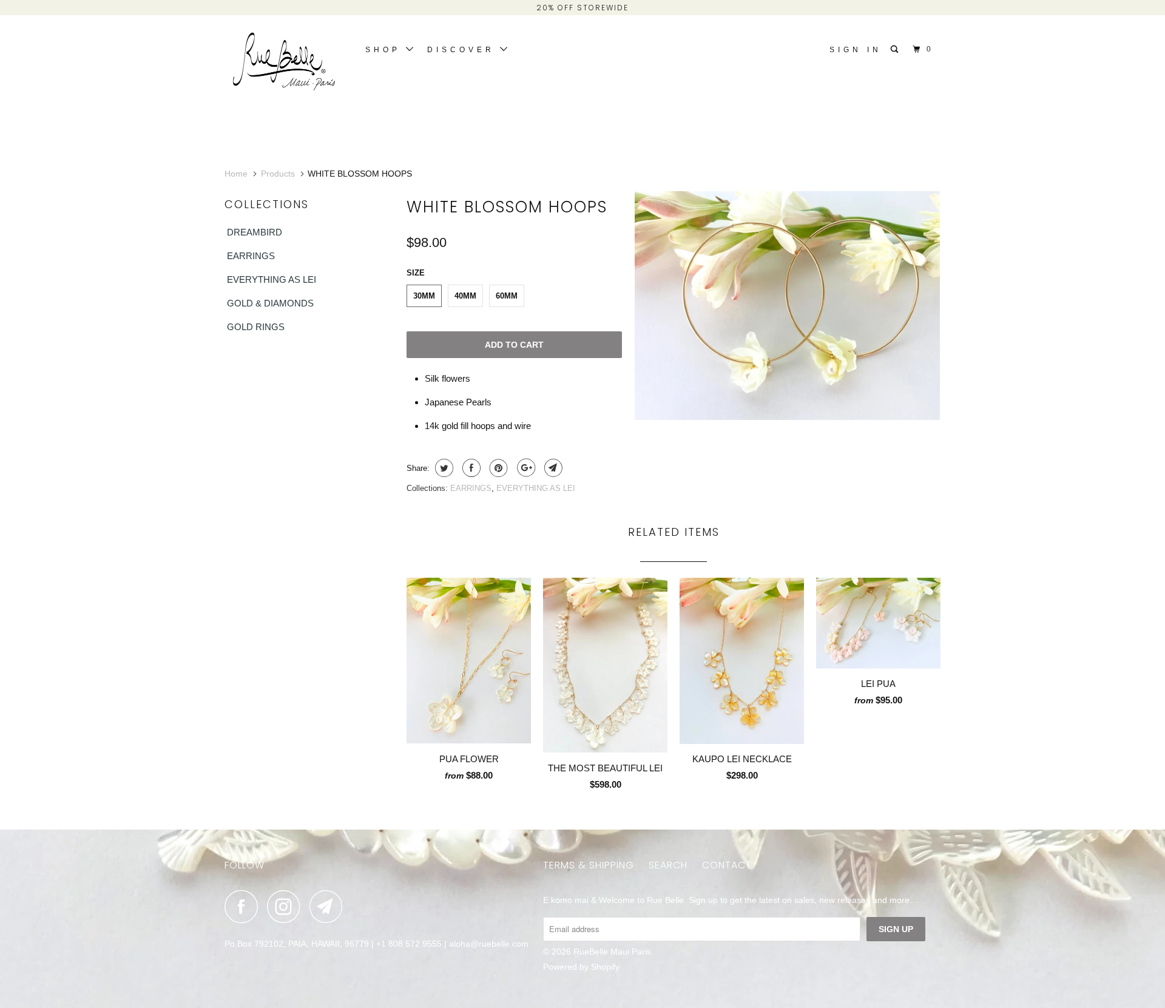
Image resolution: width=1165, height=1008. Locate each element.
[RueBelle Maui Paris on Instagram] (287, 906)
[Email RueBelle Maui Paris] (329, 906)
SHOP (385, 50)
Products (278, 173)
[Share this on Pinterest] (497, 468)
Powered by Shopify (581, 967)
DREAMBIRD (254, 232)
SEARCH (668, 865)
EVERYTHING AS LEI (271, 279)
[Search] (896, 49)
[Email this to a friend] (551, 468)
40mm (465, 295)
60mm (507, 295)
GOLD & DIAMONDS (270, 303)
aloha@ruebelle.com (488, 944)
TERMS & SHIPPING (588, 865)
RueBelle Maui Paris (612, 951)
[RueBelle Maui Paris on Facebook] (245, 906)
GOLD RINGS (256, 327)
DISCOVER (463, 50)
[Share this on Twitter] (442, 468)
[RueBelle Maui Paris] (287, 64)
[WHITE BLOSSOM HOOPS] (787, 306)
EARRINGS (251, 256)
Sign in (855, 50)
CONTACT (727, 865)
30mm (424, 295)
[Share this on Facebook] (470, 468)
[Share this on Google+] (524, 468)
